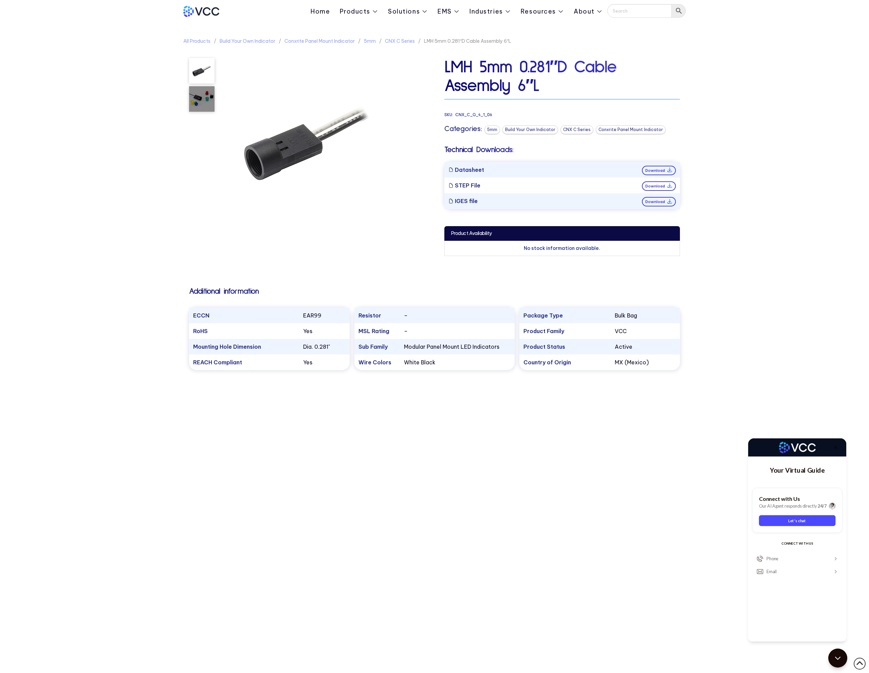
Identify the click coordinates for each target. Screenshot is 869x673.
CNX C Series (400, 41)
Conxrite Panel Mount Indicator (319, 41)
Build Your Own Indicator (247, 41)
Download (655, 170)
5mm (370, 41)
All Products (196, 41)
